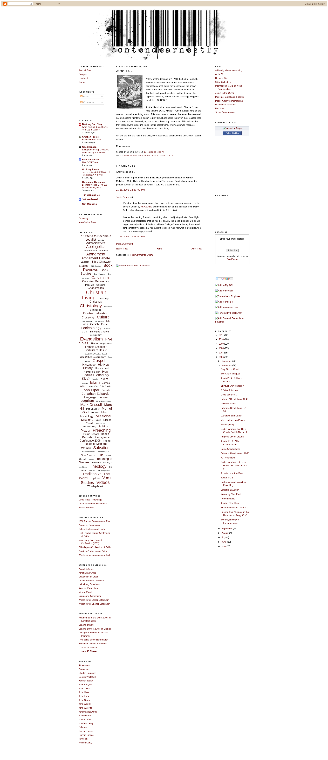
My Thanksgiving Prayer (233, 420)
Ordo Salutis (100, 423)
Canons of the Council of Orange (95, 628)
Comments (88, 102)
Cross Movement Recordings (93, 503)
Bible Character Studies (137, 156)
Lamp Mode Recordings (90, 499)
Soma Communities (225, 112)
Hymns (85, 383)
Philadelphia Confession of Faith (95, 547)
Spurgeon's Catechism (90, 596)
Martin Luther (85, 719)
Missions (87, 419)
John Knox (84, 696)
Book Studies (159, 156)
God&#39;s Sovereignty (93, 356)
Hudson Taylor (86, 680)
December (227, 361)
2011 (221, 335)
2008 (221, 348)
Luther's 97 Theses (88, 651)
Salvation (101, 447)
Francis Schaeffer (95, 346)
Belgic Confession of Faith (92, 529)
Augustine (83, 669)
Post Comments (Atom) (141, 255)
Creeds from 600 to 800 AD (92, 580)
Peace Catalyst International (229, 101)
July (224, 537)
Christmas (96, 301)
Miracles (95, 413)
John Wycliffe (85, 708)
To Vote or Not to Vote (232, 473)
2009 (221, 344)
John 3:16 (93, 386)
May (224, 546)
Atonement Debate (95, 258)
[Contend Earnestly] (227, 296)
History (88, 368)
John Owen (84, 700)
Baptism (85, 261)
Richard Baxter (86, 731)
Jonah (106, 390)
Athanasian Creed (87, 572)
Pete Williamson (90, 159)
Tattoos (91, 459)
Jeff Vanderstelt (90, 199)
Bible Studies (96, 266)
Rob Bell (107, 441)
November (227, 365)
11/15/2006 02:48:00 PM (130, 236)
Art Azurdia (146, 206)
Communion (95, 310)
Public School (91, 434)
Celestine (100, 285)
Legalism (87, 400)
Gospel (98, 360)
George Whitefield (87, 677)
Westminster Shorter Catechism (94, 604)
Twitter (82, 82)
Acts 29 (219, 74)
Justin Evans (122, 197)
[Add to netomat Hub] (226, 307)
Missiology (86, 416)
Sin (100, 455)
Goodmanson (89, 147)
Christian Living (94, 295)
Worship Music (95, 486)
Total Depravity (104, 470)
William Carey (85, 742)
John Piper (90, 390)
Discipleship (99, 321)
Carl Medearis (89, 204)
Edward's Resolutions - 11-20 (235, 453)
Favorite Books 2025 (91, 139)
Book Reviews (98, 267)
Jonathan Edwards (96, 393)
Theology (98, 466)
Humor (104, 378)
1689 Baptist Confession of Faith (95, 521)
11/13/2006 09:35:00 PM (154, 152)
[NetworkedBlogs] (232, 128)
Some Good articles (230, 449)
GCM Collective (223, 82)
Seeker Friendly (88, 452)
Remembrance (228, 498)
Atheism (103, 250)
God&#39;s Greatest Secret (96, 354)
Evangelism (91, 338)
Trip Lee (95, 478)
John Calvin (105, 386)
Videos (103, 482)
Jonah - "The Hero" (230, 503)
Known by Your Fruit (231, 494)
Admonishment (95, 243)
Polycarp (83, 727)
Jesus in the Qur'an (224, 93)
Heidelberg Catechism (89, 584)
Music (98, 420)
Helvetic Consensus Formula (93, 643)
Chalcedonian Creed (88, 576)
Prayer (85, 430)
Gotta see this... (229, 394)
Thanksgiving (227, 424)
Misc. (104, 412)
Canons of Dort (86, 625)
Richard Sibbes (86, 735)
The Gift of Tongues (230, 373)
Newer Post (122, 248)
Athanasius (84, 665)
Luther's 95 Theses (88, 647)
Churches (108, 307)
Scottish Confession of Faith (93, 551)
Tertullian (83, 738)
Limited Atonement (103, 401)
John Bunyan (85, 684)
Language (90, 397)
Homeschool (101, 368)
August (225, 533)
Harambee (88, 364)
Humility (95, 379)
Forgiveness (106, 344)
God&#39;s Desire (96, 350)
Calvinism (100, 277)
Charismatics (96, 288)
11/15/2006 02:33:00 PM (130, 190)
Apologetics (95, 247)
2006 (221, 357)
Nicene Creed (85, 592)
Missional (103, 416)
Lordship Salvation (230, 490)
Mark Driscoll (91, 404)
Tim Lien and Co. (91, 195)
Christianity (103, 298)
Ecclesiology (91, 328)
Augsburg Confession (89, 525)
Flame (94, 343)
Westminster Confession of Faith (95, 555)
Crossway (83, 218)
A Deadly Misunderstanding (228, 70)
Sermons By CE (103, 452)
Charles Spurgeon (87, 673)
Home (159, 248)
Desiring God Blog (92, 124)
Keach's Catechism (88, 588)
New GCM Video (90, 162)
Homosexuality (92, 371)
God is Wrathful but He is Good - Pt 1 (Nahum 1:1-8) (234, 465)
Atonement (95, 254)
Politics (103, 426)
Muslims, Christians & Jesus (229, 97)
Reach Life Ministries (225, 104)
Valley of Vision (228, 403)
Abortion (101, 240)
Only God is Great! (230, 369)
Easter (104, 324)
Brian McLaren (99, 274)
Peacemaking (89, 427)
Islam (95, 382)
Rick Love (220, 108)
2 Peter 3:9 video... (230, 390)
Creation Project (90, 137)
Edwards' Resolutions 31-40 (234, 399)
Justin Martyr (85, 715)
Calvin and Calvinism (93, 182)
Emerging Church (99, 331)
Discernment (87, 321)
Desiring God (221, 78)
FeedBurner (232, 259)
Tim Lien (92, 470)
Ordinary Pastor (90, 169)
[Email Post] (165, 152)
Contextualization (95, 313)
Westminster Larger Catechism (94, 600)
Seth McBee (85, 70)
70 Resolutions (228, 457)
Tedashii (96, 462)
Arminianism (90, 250)
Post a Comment (124, 244)
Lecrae (103, 397)
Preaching (102, 430)
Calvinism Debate (93, 281)
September (227, 528)
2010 (221, 339)
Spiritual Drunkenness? (232, 386)
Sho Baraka (88, 455)
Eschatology (95, 335)
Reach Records (86, 507)
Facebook (83, 78)
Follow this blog (232, 133)
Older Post (196, 248)
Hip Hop (103, 364)
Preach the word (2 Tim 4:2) (234, 507)
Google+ (83, 74)
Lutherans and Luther (231, 415)
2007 (221, 352)
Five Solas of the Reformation (93, 639)
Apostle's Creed (86, 569)
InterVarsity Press (87, 222)
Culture (103, 317)
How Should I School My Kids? (95, 375)
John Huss (84, 692)
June (224, 542)
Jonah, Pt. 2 (124, 71)
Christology (91, 305)
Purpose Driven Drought (232, 436)
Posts (86, 96)
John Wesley (85, 704)
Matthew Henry (86, 723)
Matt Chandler (92, 409)
